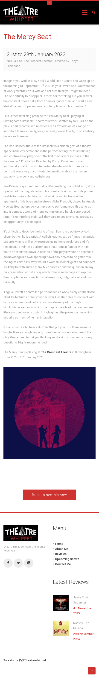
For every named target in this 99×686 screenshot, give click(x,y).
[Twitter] (18, 563)
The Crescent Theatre (56, 352)
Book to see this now (49, 495)
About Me (61, 549)
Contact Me (63, 564)
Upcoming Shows (67, 559)
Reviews (61, 554)
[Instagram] (28, 563)
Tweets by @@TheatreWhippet (24, 660)
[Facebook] (8, 563)
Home (59, 543)
